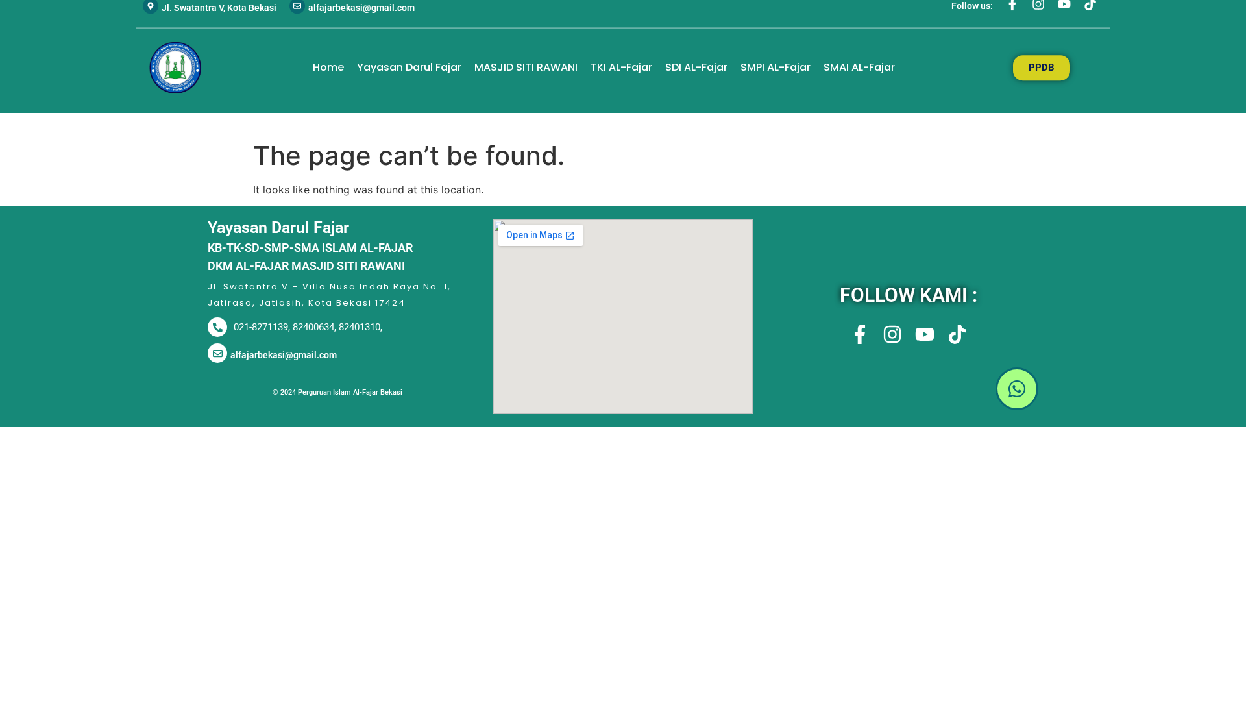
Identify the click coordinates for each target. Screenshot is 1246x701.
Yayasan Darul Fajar (409, 67)
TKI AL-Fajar (621, 67)
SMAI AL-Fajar (859, 67)
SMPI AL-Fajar (775, 67)
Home (328, 67)
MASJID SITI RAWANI (526, 67)
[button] (908, 390)
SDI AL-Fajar (696, 67)
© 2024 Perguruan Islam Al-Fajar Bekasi (337, 392)
